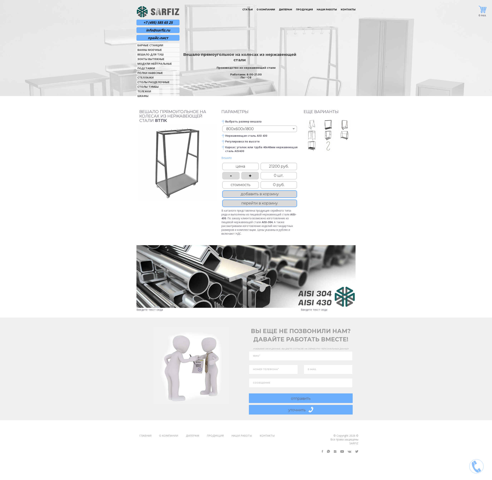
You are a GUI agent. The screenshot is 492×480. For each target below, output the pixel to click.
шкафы (142, 96)
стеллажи (145, 77)
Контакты (348, 9)
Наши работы (327, 9)
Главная (145, 435)
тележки (144, 91)
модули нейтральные (154, 63)
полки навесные (150, 73)
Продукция (304, 9)
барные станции (150, 45)
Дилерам (285, 9)
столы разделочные (153, 82)
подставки (146, 68)
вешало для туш (150, 54)
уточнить (297, 410)
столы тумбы (148, 87)
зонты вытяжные (150, 59)
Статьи (247, 9)
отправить (301, 398)
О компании (266, 9)
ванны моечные (149, 50)
